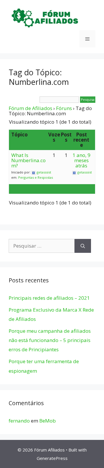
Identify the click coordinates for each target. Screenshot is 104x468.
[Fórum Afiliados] (45, 17)
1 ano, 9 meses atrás (81, 160)
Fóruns (64, 108)
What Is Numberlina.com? (28, 160)
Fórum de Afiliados (30, 108)
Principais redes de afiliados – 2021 (49, 298)
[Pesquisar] (83, 246)
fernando (19, 420)
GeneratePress (52, 458)
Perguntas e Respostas (35, 177)
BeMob (47, 420)
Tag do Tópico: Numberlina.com (39, 77)
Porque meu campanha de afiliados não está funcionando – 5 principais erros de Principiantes (50, 340)
